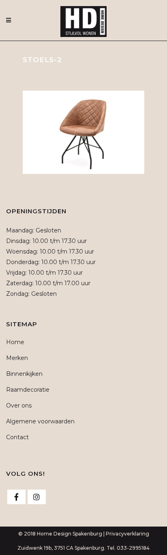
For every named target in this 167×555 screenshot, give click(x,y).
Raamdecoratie (27, 389)
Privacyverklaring (127, 534)
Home (15, 342)
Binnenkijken (24, 373)
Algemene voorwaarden (40, 421)
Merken (17, 358)
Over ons (19, 405)
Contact (17, 437)
